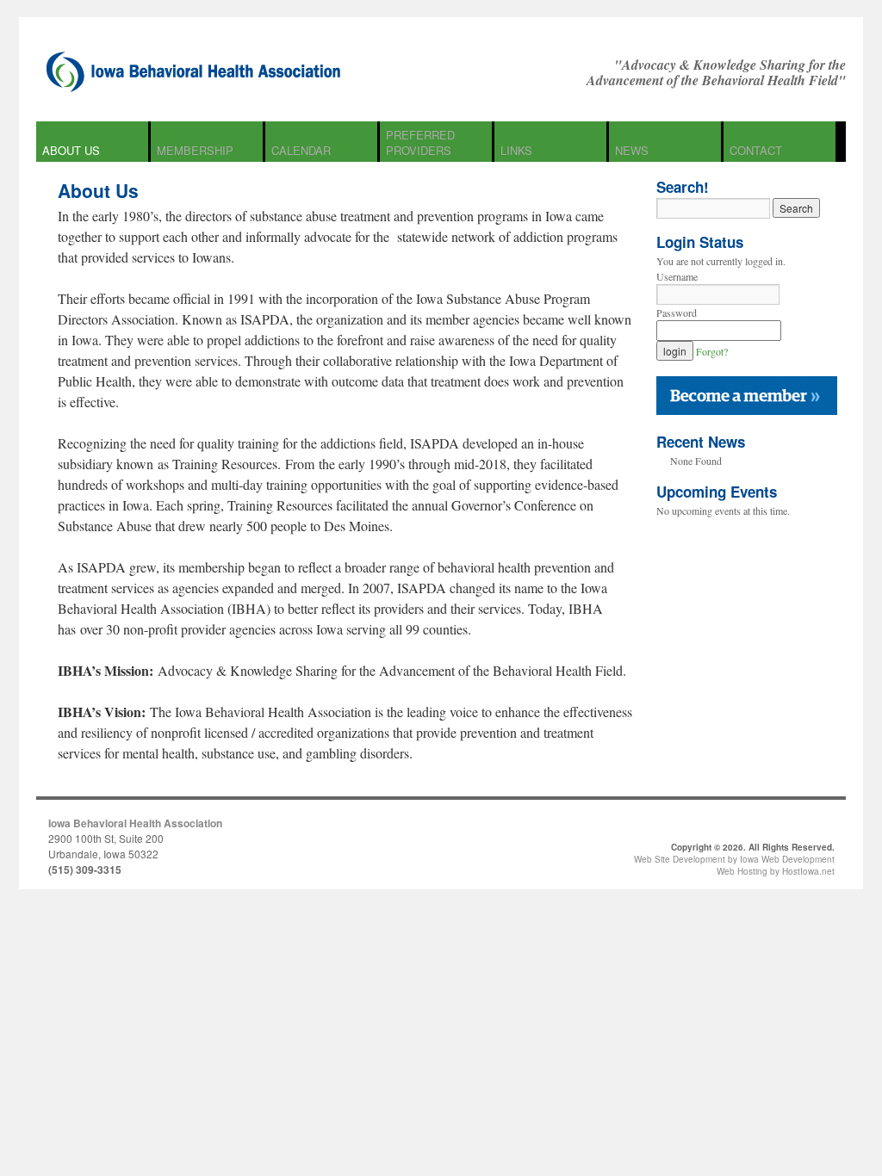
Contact (756, 150)
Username (677, 276)
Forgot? (712, 351)
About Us (71, 150)
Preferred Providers (420, 142)
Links (516, 150)
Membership (195, 150)
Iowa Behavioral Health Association (135, 823)
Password (676, 312)
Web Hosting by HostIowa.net (776, 871)
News (632, 150)
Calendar (301, 150)
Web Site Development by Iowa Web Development (734, 859)
